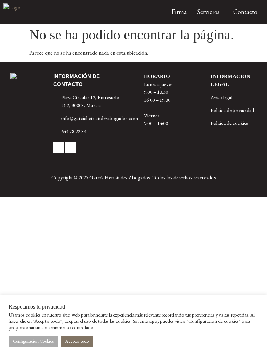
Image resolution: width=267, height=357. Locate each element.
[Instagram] (70, 147)
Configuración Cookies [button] (33, 341)
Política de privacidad (232, 110)
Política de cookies (229, 123)
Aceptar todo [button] (77, 341)
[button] (210, 11)
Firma (179, 12)
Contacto (245, 12)
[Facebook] (58, 147)
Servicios (208, 12)
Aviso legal (221, 97)
